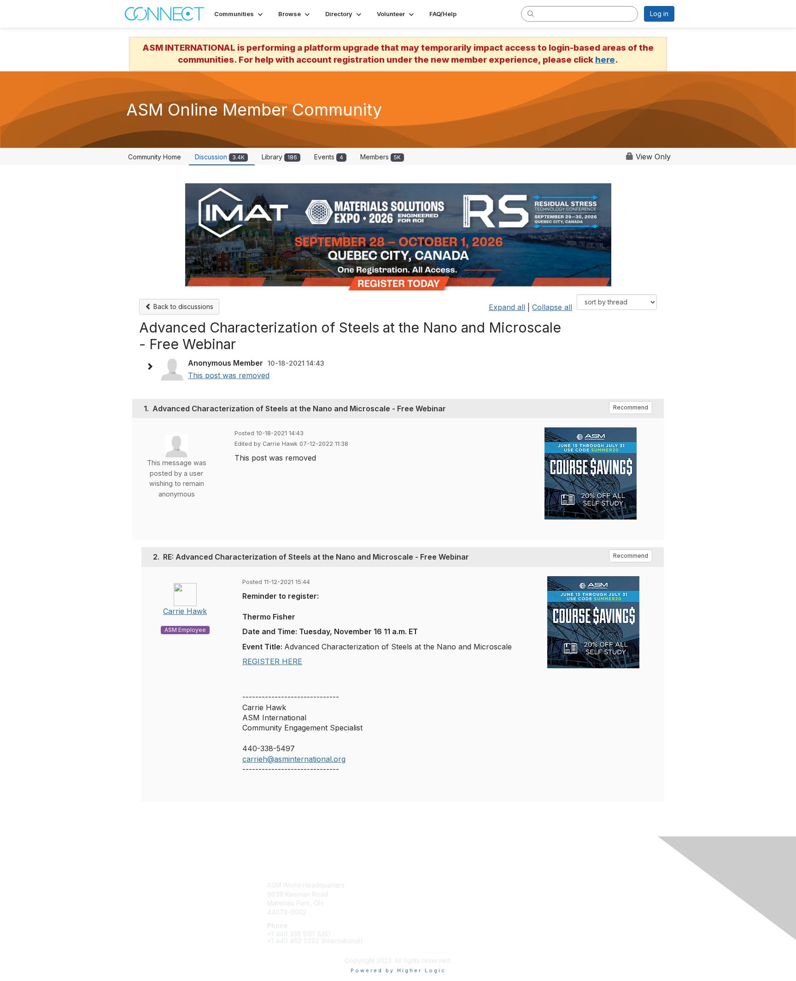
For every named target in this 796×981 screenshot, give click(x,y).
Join (408, 885)
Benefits (414, 894)
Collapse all (552, 307)
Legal (545, 903)
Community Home (154, 157)
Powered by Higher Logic (398, 970)
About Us (550, 894)
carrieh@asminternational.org (293, 759)
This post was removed (228, 375)
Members (380, 157)
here (605, 59)
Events (328, 157)
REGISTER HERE (272, 661)
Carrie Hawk (185, 611)
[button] (239, 14)
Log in (659, 14)
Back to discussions (182, 306)
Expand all (507, 307)
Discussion (220, 157)
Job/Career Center (431, 912)
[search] (530, 13)
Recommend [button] (630, 407)
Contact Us (553, 885)
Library (279, 157)
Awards (413, 903)
